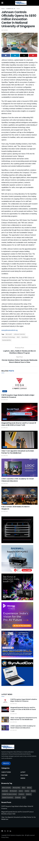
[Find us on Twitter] (5, 831)
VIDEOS (22, 778)
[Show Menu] (2, 3)
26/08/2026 (5, 399)
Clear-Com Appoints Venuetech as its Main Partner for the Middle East (17, 452)
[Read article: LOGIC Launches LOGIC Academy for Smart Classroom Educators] (19, 468)
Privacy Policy (5, 837)
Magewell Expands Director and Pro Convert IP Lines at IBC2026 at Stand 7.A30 (18, 424)
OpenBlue (25, 337)
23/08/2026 (5, 511)
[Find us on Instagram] (7, 831)
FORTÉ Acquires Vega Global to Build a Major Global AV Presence (17, 396)
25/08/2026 (5, 455)
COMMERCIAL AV (10, 9)
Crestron (21, 794)
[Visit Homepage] (21, 3)
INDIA (3, 778)
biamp (27, 791)
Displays (17, 797)
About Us (6, 763)
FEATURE (4, 775)
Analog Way (16, 787)
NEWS (18, 9)
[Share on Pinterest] (33, 55)
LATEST (22, 772)
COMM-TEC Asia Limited (9, 794)
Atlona (29, 787)
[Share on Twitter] (24, 55)
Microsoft (9, 334)
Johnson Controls (19, 334)
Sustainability (6, 340)
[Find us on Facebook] (2, 831)
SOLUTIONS (24, 775)
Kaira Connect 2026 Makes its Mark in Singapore (15, 508)
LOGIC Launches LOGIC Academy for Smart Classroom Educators (17, 480)
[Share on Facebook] (5, 55)
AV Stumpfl (13, 791)
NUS (18, 337)
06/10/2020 (4, 30)
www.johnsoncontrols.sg (9, 330)
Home (3, 9)
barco (21, 791)
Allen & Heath (6, 787)
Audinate (5, 791)
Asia (23, 787)
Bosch (33, 791)
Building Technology (8, 337)
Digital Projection (7, 797)
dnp (24, 797)
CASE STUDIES (6, 772)
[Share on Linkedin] (15, 55)
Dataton (28, 794)
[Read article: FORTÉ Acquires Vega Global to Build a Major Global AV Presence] (19, 384)
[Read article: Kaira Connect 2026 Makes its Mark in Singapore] (19, 496)
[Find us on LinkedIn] (10, 831)
